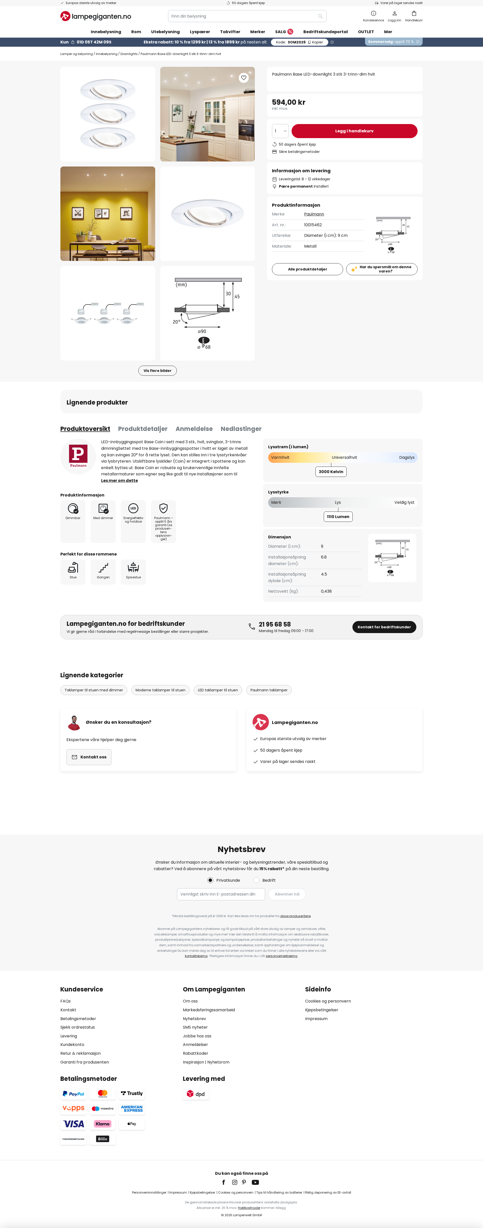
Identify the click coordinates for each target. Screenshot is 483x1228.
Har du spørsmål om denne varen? (386, 269)
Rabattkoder (195, 1053)
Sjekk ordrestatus (77, 1027)
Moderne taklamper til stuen (160, 690)
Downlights (129, 54)
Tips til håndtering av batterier (279, 1192)
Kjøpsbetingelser (321, 1010)
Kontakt (68, 1010)
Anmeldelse (194, 429)
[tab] (85, 429)
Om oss (190, 1001)
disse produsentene (295, 916)
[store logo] (95, 16)
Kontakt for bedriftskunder (384, 627)
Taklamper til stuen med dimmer (94, 690)
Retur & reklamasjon (80, 1053)
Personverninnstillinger (149, 1192)
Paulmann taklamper (269, 690)
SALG (280, 32)
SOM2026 (299, 42)
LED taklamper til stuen (218, 690)
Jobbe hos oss (197, 1036)
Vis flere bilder (158, 370)
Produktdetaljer (143, 429)
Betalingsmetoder (78, 1019)
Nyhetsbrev (194, 1019)
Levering (68, 1036)
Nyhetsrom (218, 1062)
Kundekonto (72, 1044)
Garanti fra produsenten (84, 1062)
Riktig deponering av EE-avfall (328, 1192)
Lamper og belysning (76, 54)
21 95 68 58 (275, 624)
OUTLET (366, 32)
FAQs (65, 1001)
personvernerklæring (281, 956)
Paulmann (314, 214)
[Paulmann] (78, 456)
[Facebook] (226, 1182)
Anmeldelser (195, 1044)
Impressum (316, 1019)
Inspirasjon (193, 1062)
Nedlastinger (241, 429)
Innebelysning (106, 54)
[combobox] (247, 16)
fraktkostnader (249, 1208)
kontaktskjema (196, 956)
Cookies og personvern (328, 1001)
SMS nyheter (195, 1027)
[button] (107, 213)
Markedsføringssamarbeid (209, 1010)
